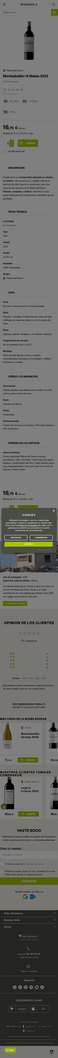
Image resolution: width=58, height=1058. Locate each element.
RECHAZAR (16, 538)
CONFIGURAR (41, 538)
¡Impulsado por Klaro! (44, 550)
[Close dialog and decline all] (53, 511)
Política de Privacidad (27, 525)
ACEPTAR (28, 544)
